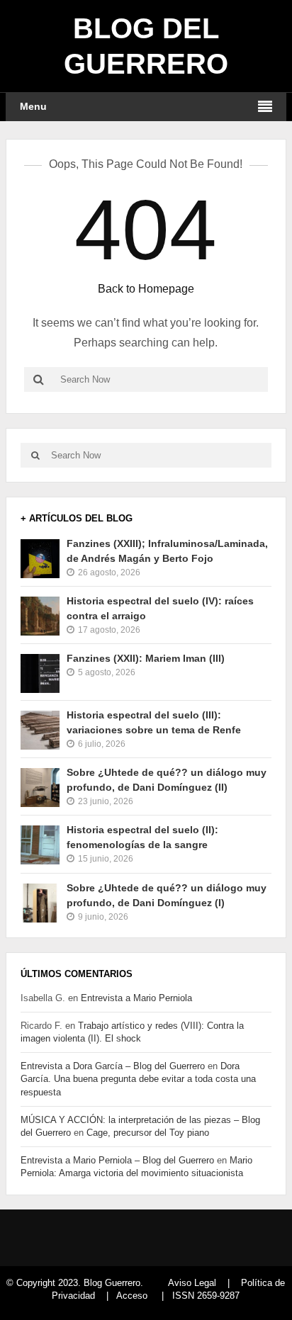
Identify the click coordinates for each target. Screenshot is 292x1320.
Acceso (131, 1295)
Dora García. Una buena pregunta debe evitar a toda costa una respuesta (138, 1079)
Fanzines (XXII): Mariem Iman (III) (146, 658)
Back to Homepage (146, 289)
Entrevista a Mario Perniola (136, 998)
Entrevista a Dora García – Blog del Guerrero (113, 1066)
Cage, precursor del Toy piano (147, 1132)
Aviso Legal (192, 1282)
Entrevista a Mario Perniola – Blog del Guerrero (117, 1160)
